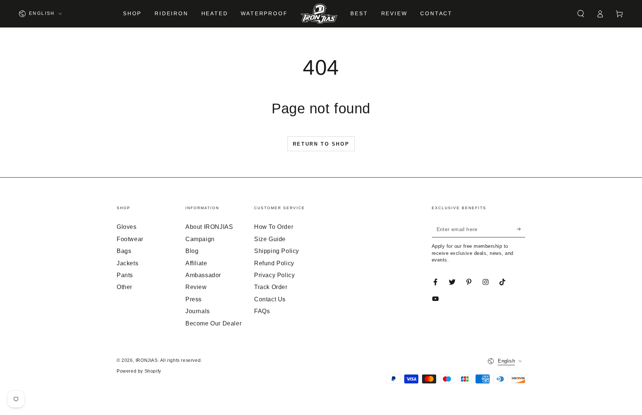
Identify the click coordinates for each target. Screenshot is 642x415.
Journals (197, 311)
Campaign (200, 239)
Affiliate (196, 263)
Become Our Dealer (213, 323)
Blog (191, 251)
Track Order (271, 287)
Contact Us (270, 299)
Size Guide (270, 239)
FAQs (262, 311)
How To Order (273, 227)
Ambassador (203, 275)
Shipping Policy (276, 251)
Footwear (130, 239)
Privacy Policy (274, 275)
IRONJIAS (147, 360)
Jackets (127, 263)
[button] (580, 14)
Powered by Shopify (139, 371)
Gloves (127, 227)
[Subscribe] (521, 229)
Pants (125, 275)
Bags (124, 251)
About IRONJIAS (209, 227)
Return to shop (321, 144)
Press (193, 299)
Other (124, 287)
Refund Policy (274, 263)
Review (196, 287)
